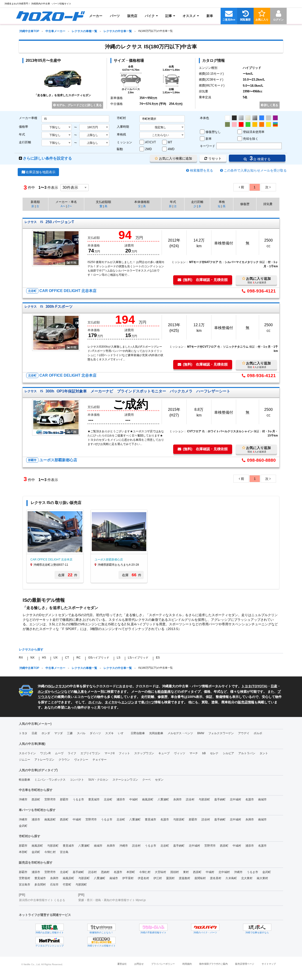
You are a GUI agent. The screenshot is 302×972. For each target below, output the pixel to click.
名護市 (249, 799)
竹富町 (67, 884)
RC (78, 657)
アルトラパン (246, 753)
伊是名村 (143, 878)
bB (204, 753)
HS (44, 657)
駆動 (120, 149)
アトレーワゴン (44, 759)
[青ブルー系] (261, 117)
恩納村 (105, 872)
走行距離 (25, 142)
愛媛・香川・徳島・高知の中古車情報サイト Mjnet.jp (112, 900)
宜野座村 (24, 878)
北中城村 (235, 799)
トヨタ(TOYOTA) (254, 686)
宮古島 (64, 852)
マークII (109, 753)
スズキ (109, 733)
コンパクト (77, 779)
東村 (186, 872)
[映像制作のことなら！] (101, 927)
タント (264, 753)
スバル (81, 733)
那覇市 (64, 799)
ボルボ (258, 733)
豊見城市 (94, 799)
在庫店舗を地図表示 (40, 172)
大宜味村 (160, 872)
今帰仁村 (50, 852)
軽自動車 (164, 691)
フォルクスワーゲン (221, 733)
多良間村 (40, 884)
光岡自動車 (156, 733)
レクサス (58, 686)
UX (56, 657)
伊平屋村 (128, 878)
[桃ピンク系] (234, 124)
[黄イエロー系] (268, 124)
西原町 (36, 799)
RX (21, 657)
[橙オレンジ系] (261, 124)
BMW (200, 733)
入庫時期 (123, 126)
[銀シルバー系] (241, 117)
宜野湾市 (50, 799)
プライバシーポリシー (163, 964)
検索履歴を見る (201, 170)
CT (67, 657)
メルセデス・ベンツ (180, 733)
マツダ (58, 733)
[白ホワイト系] (227, 117)
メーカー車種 (28, 118)
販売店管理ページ (244, 964)
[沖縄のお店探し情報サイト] (49, 927)
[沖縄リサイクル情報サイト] (101, 940)
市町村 (121, 118)
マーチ (193, 753)
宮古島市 (24, 884)
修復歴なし (213, 132)
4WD (171, 149)
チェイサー (99, 759)
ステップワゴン (144, 753)
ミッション (124, 142)
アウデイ (243, 733)
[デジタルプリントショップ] (49, 940)
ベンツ (59, 691)
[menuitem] (50, 16)
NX (32, 657)
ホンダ (43, 691)
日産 (274, 686)
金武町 (23, 826)
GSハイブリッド (98, 657)
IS (49, 686)
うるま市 (78, 799)
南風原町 (147, 799)
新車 (209, 138)
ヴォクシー (81, 759)
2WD (148, 149)
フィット (124, 753)
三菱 (70, 733)
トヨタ (23, 733)
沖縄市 (23, 799)
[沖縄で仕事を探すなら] (257, 927)
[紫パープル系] (275, 117)
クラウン (64, 759)
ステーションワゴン (125, 779)
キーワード (207, 146)
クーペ (146, 779)
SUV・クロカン (98, 779)
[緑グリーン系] (248, 124)
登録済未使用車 (253, 132)
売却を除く (250, 138)
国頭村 (174, 872)
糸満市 (177, 799)
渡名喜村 (215, 878)
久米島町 (231, 878)
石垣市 (54, 884)
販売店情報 (246, 702)
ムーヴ (59, 753)
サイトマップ (269, 964)
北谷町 (108, 799)
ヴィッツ (179, 753)
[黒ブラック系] (234, 117)
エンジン (127, 702)
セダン (159, 779)
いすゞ (122, 733)
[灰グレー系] (268, 117)
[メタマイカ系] (254, 117)
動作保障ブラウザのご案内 (213, 964)
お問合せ (139, 964)
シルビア (228, 753)
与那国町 (81, 884)
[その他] (275, 124)
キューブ (164, 753)
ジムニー (24, 759)
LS (118, 657)
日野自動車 (138, 733)
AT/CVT (150, 142)
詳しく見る (270, 105)
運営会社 (122, 964)
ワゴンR (45, 753)
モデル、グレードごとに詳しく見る (79, 105)
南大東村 (262, 878)
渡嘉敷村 (184, 878)
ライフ (72, 753)
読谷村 (190, 799)
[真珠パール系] (248, 117)
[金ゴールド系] (254, 124)
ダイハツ (95, 733)
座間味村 (200, 878)
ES (158, 657)
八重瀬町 (163, 799)
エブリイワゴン (90, 753)
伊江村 (157, 878)
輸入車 (79, 691)
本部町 (23, 852)
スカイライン (27, 753)
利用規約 (187, 964)
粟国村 (170, 878)
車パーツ (147, 702)
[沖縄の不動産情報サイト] (153, 927)
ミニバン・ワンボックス (50, 779)
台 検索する (259, 158)
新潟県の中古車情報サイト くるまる (42, 900)
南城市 (262, 799)
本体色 (204, 118)
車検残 (121, 134)
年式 (22, 134)
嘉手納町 (220, 799)
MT (170, 142)
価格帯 (23, 126)
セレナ (214, 753)
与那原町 (204, 799)
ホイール (94, 702)
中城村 (133, 799)
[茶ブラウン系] (227, 124)
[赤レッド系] (241, 124)
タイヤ (110, 702)
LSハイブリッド (138, 657)
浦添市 (121, 799)
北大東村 (246, 878)
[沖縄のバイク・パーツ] (205, 927)
